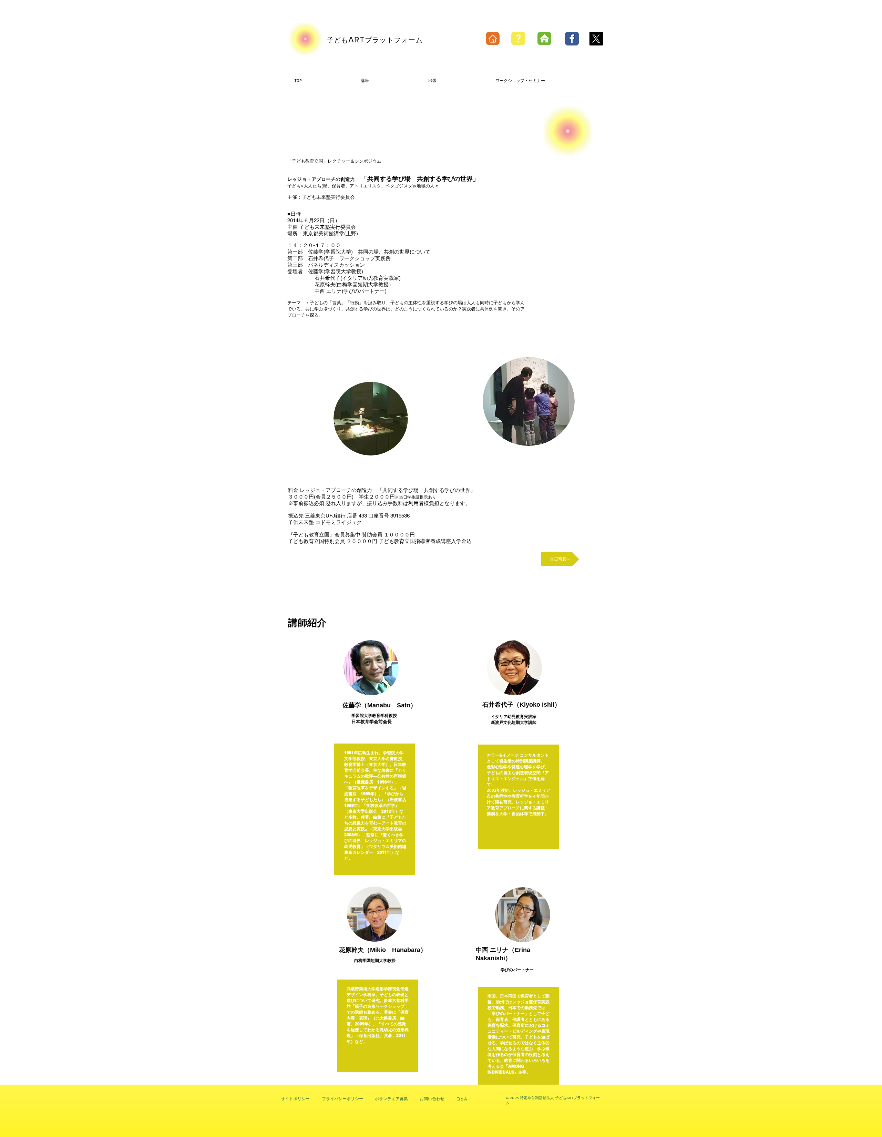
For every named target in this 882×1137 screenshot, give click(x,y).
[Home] (493, 38)
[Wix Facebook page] (572, 38)
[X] (596, 38)
